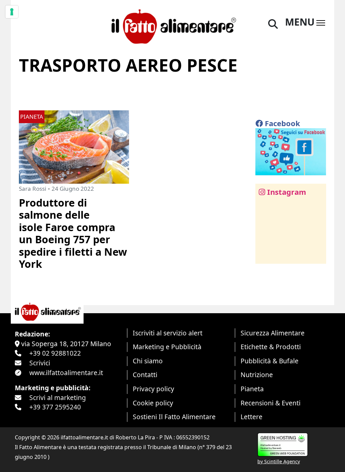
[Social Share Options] (265, 254)
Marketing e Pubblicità (167, 346)
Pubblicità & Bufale (270, 360)
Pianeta (252, 388)
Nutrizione (257, 374)
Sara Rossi (32, 188)
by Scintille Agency (278, 461)
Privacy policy (153, 388)
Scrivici (39, 362)
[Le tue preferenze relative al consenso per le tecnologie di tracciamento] (11, 11)
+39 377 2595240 (55, 406)
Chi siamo (148, 360)
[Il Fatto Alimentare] (172, 25)
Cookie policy (153, 402)
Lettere (251, 416)
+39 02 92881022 (55, 353)
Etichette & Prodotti (271, 346)
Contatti (145, 374)
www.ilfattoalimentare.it (66, 372)
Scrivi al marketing (57, 397)
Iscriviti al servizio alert (167, 332)
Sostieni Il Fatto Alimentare (174, 416)
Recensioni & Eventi (271, 402)
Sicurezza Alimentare (273, 332)
